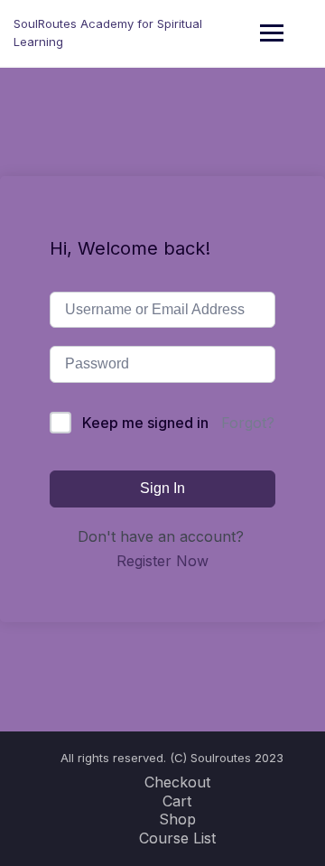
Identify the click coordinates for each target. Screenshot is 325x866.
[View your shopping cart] (299, 33)
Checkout (177, 782)
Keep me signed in (145, 423)
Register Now (162, 561)
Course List (177, 838)
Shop (177, 819)
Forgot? (247, 423)
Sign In (162, 488)
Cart (176, 801)
